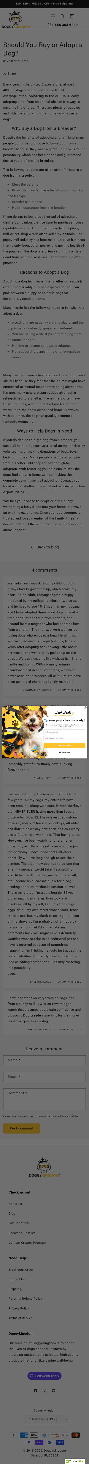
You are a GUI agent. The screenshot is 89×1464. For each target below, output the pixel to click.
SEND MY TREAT (64, 745)
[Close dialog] (85, 707)
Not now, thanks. (64, 752)
